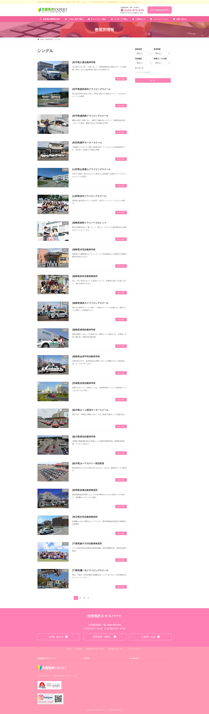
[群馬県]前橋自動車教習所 (85, 490)
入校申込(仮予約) (161, 10)
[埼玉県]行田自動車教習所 (85, 517)
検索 (153, 80)
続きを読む (121, 79)
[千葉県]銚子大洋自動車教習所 (87, 543)
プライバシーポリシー (135, 649)
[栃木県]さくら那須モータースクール (90, 410)
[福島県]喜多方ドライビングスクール (90, 303)
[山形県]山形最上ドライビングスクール (91, 169)
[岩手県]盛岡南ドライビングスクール (90, 116)
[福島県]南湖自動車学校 (83, 329)
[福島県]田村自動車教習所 (85, 276)
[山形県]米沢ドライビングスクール (89, 196)
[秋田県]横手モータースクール (87, 142)
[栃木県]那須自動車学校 (83, 436)
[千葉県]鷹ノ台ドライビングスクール (90, 570)
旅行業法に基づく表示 (115, 649)
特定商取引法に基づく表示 (95, 649)
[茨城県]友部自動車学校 (83, 383)
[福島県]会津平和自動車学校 (86, 356)
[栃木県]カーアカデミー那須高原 (88, 463)
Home (69, 649)
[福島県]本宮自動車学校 (83, 249)
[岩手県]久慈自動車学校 (83, 62)
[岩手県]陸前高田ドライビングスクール (91, 89)
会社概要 (78, 649)
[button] (58, 636)
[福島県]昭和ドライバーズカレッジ (89, 223)
